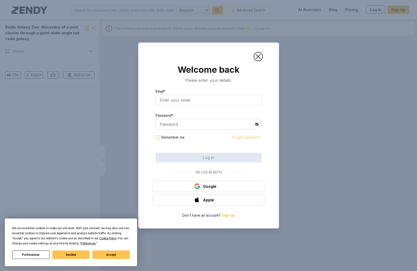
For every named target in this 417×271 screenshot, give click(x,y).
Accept (111, 254)
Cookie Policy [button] (107, 238)
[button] (258, 56)
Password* (164, 115)
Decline (71, 254)
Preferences (31, 254)
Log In (208, 157)
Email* (160, 91)
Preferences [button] (88, 243)
